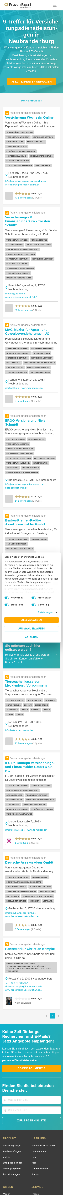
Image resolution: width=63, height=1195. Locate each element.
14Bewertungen (23, 450)
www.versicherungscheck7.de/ (20, 259)
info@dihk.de (11, 350)
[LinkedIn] (35, 1171)
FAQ (4, 1128)
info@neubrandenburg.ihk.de (19, 844)
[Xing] (27, 1171)
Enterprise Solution (12, 1091)
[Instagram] (50, 1171)
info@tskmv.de (12, 670)
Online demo (38, 1134)
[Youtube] (43, 1171)
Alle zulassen (31, 620)
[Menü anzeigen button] (54, 5)
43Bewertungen (23, 173)
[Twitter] (12, 1171)
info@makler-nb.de (36, 528)
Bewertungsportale (12, 1134)
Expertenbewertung (41, 1140)
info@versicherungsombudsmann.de (23, 433)
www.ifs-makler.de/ (37, 761)
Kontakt (35, 1103)
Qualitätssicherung (24, 1182)
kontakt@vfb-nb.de (15, 256)
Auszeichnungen (11, 1103)
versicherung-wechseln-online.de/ (22, 160)
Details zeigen (46, 612)
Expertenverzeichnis (41, 1145)
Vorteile (6, 1086)
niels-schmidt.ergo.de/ (16, 437)
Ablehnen (31, 637)
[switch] (34, 598)
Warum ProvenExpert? (42, 1074)
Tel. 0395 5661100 (14, 528)
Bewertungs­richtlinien (13, 1151)
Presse (35, 1122)
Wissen (6, 1122)
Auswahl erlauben (31, 628)
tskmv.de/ (28, 670)
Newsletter (37, 1128)
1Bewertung (21, 774)
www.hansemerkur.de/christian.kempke (24, 918)
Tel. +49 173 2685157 (16, 911)
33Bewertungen (23, 272)
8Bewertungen (22, 860)
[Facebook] (19, 1171)
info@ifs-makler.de (14, 761)
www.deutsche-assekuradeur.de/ (21, 847)
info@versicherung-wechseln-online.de (24, 157)
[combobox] (31, 1029)
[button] (23, 169)
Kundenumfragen (11, 1080)
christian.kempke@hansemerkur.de (22, 915)
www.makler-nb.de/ (15, 531)
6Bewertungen (22, 363)
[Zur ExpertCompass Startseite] (22, 5)
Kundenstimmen (40, 1097)
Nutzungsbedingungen (23, 1179)
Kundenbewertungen (13, 1140)
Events (6, 1157)
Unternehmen (38, 1080)
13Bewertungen (23, 683)
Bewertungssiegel (11, 1074)
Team (34, 1086)
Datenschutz (40, 1179)
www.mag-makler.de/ (31, 350)
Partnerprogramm (11, 1097)
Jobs (34, 1091)
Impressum (39, 1182)
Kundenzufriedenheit (13, 1145)
